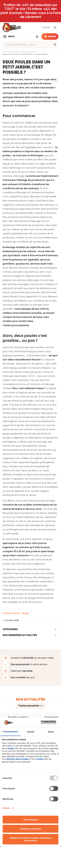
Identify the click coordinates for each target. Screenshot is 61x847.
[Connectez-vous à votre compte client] (37, 36)
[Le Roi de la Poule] (11, 27)
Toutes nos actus (28, 705)
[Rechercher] (55, 44)
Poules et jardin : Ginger (16, 613)
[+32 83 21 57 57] (55, 27)
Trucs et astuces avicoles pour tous (19, 51)
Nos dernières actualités (20, 635)
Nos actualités (30, 699)
